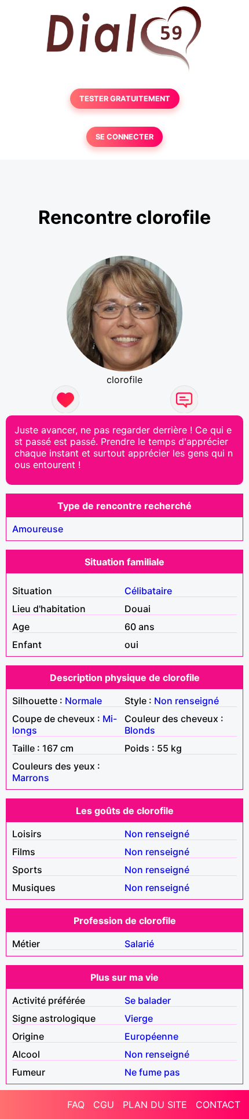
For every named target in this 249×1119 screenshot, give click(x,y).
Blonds (139, 730)
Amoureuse (37, 529)
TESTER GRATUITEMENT (124, 98)
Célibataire (148, 591)
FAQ (76, 1104)
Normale (83, 700)
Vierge (138, 1018)
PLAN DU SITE (155, 1104)
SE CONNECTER (124, 136)
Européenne (151, 1036)
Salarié (139, 943)
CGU (103, 1104)
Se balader (147, 1000)
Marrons (30, 777)
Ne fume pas (152, 1072)
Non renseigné (186, 700)
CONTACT (218, 1104)
